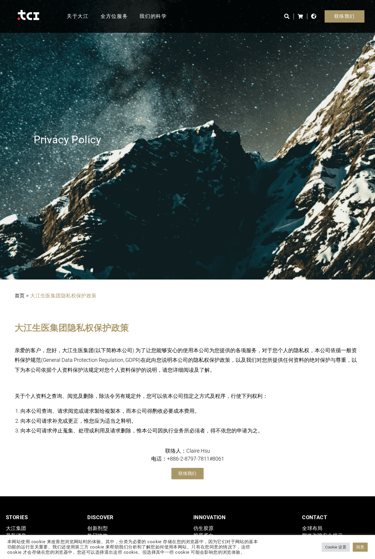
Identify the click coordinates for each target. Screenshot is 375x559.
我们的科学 (153, 16)
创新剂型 (97, 528)
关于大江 (78, 16)
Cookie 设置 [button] (335, 547)
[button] (187, 473)
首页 (20, 296)
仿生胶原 (203, 528)
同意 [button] (360, 547)
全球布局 (312, 528)
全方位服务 (114, 16)
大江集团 (16, 528)
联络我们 (344, 16)
